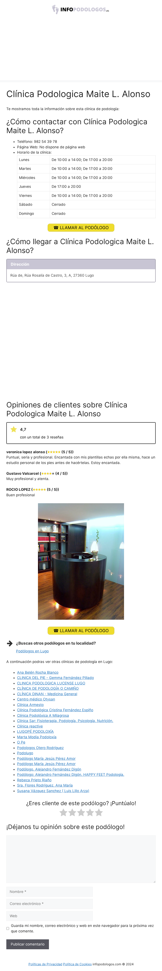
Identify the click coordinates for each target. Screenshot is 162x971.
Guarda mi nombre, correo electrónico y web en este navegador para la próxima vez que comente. (82, 928)
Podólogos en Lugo (32, 651)
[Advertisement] (81, 50)
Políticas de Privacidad (45, 964)
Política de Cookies (77, 964)
